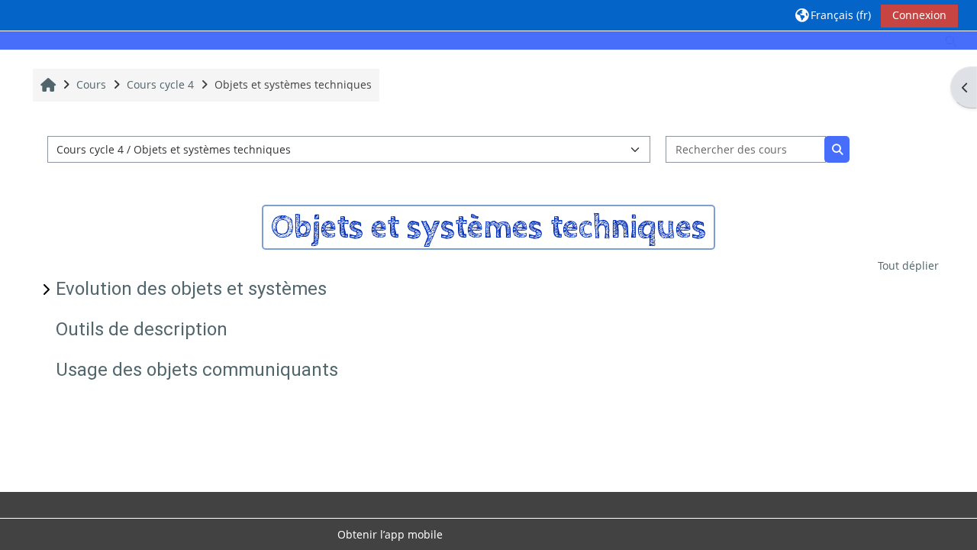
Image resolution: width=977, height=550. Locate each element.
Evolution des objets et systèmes (191, 288)
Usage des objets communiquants (197, 369)
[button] (833, 15)
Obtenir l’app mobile (390, 534)
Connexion (919, 15)
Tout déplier (908, 265)
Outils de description (141, 329)
